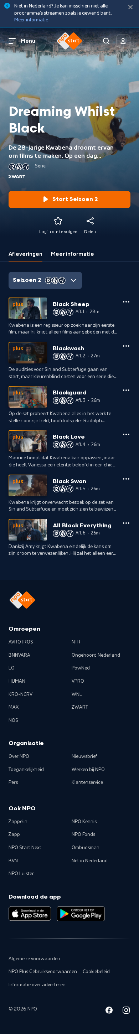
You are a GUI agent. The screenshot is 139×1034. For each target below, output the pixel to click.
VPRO (78, 681)
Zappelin (18, 821)
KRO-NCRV (20, 694)
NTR (76, 642)
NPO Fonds (83, 834)
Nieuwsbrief (84, 756)
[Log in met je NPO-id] (123, 41)
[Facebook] (109, 1011)
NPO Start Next (25, 847)
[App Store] (30, 913)
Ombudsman (85, 847)
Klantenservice (87, 782)
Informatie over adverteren (37, 984)
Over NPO (19, 756)
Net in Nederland (90, 860)
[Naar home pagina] (69, 41)
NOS (13, 720)
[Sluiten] (130, 7)
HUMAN (17, 681)
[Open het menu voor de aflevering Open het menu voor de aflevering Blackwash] (126, 346)
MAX (14, 707)
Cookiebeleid (96, 971)
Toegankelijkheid (26, 769)
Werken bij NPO (88, 769)
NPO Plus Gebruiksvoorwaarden (43, 971)
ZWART (80, 707)
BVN (13, 860)
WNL (77, 694)
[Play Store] (81, 913)
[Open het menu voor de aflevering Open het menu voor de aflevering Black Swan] (126, 479)
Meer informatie (31, 19)
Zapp (14, 834)
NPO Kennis (84, 821)
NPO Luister (21, 873)
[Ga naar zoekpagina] (106, 41)
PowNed (81, 668)
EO (12, 668)
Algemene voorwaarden (34, 958)
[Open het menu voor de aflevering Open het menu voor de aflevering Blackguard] (126, 390)
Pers (13, 782)
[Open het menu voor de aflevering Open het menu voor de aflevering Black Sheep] (126, 302)
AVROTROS (21, 642)
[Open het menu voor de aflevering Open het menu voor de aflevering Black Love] (126, 434)
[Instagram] (126, 1011)
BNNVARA (19, 655)
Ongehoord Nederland (96, 655)
